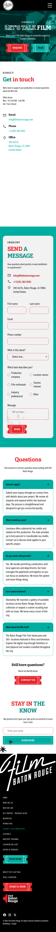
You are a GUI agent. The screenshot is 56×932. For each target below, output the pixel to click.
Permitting (7, 823)
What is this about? (16, 350)
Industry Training (11, 839)
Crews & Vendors (10, 849)
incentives (7, 818)
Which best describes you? (19, 367)
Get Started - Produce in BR (15, 813)
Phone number (14, 334)
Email (10, 319)
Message (11, 405)
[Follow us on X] (15, 915)
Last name (35, 303)
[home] (8, 5)
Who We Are (8, 808)
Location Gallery (10, 844)
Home (5, 797)
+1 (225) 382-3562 (17, 131)
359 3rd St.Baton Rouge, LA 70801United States (19, 146)
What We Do (8, 802)
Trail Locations (9, 877)
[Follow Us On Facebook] (4, 915)
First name (12, 303)
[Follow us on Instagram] (9, 915)
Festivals (7, 834)
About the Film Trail (12, 872)
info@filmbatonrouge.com (21, 119)
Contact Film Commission (14, 829)
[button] (49, 5)
